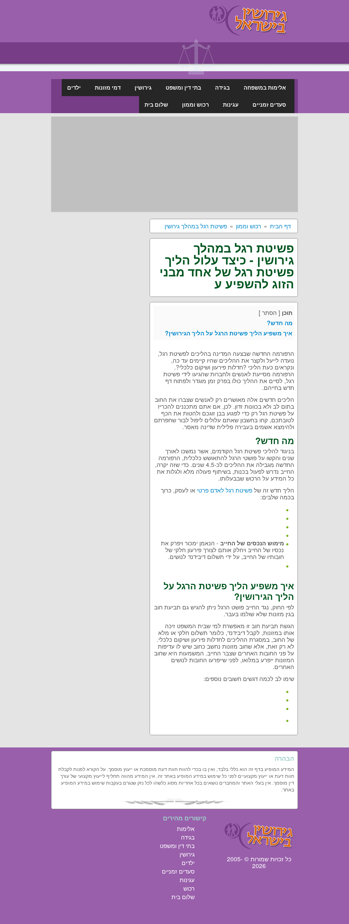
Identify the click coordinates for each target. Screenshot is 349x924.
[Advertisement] (174, 164)
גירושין (187, 854)
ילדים (188, 862)
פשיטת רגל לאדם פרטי (224, 490)
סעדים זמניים (178, 871)
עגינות (187, 879)
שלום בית (183, 896)
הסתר (269, 312)
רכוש (189, 888)
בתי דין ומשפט (177, 845)
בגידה (188, 837)
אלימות (186, 828)
